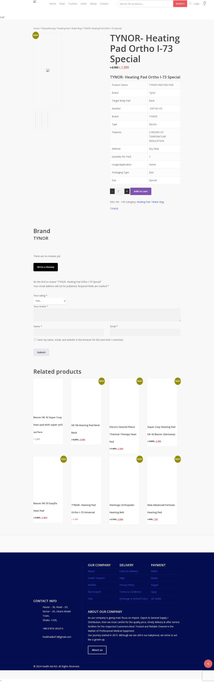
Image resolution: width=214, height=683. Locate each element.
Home (36, 28)
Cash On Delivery (129, 571)
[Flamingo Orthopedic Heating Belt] (124, 470)
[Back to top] (107, 681)
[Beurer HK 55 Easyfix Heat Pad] (48, 469)
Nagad (154, 584)
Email (114, 326)
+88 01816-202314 (53, 628)
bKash (154, 578)
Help (122, 578)
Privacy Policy (127, 584)
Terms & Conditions (130, 591)
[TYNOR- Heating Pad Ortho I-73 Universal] (86, 471)
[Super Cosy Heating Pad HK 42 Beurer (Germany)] (162, 393)
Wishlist (92, 584)
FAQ (90, 598)
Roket (154, 571)
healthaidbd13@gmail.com (57, 636)
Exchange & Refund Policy (134, 598)
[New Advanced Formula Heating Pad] (162, 471)
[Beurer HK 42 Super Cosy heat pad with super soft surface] (48, 387)
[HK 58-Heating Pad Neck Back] (86, 391)
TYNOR (114, 208)
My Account (94, 591)
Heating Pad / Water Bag (70, 28)
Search (180, 3)
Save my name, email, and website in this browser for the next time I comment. (80, 339)
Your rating (40, 295)
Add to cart (141, 191)
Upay (153, 591)
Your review (40, 306)
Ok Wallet (156, 598)
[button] (44, 414)
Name (37, 326)
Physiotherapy (48, 28)
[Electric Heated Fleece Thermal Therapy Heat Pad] (124, 393)
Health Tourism (96, 578)
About (91, 571)
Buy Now (41, 407)
